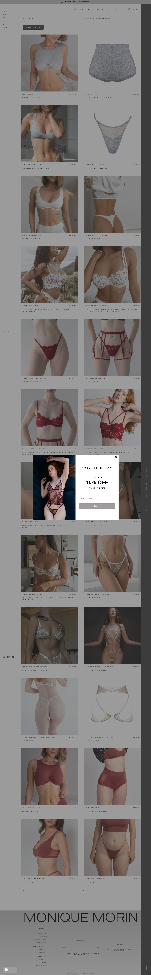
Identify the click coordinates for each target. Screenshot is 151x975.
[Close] (116, 457)
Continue (97, 506)
